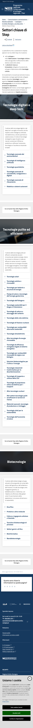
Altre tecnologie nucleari (15, 391)
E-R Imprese (6, 645)
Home (4, 19)
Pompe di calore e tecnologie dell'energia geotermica (17, 295)
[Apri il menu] (2, 9)
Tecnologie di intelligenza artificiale (16, 161)
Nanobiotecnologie (13, 538)
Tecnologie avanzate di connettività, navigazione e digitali (16, 173)
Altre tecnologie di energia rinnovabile (16, 339)
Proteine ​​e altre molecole (16, 512)
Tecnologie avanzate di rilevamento (15, 181)
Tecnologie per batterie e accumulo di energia (16, 288)
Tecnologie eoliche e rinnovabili (14, 282)
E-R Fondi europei (7, 647)
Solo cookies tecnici (16, 707)
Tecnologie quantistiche (16, 167)
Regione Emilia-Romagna (8, 1)
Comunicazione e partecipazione (17, 19)
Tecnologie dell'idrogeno (15, 300)
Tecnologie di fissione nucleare (18, 322)
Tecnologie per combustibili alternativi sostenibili (16, 328)
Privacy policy (5, 701)
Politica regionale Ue (8, 651)
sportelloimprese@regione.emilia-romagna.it (12, 622)
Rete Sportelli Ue (7, 649)
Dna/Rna (10, 507)
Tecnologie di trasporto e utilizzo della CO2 (16, 377)
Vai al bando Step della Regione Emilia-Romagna (16, 210)
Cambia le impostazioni (16, 719)
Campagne (18, 21)
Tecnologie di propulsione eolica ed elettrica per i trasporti (16, 385)
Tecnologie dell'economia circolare (16, 418)
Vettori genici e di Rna (15, 529)
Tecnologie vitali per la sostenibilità (15, 411)
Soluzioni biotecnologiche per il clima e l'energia (17, 362)
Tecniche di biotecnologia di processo (17, 524)
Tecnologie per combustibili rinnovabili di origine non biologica (16, 355)
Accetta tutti (16, 713)
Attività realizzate (7, 21)
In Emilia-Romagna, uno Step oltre (12, 24)
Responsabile (6, 633)
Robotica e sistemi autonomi (17, 186)
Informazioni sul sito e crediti (10, 635)
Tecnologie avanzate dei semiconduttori (15, 155)
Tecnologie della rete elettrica (17, 318)
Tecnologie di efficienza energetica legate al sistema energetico (17, 347)
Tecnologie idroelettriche (16, 334)
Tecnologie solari (13, 276)
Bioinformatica (12, 534)
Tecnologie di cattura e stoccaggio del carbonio (15, 312)
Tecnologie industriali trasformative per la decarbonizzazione (14, 370)
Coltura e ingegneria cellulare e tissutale (17, 517)
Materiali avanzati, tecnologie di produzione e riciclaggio (17, 405)
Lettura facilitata (7, 45)
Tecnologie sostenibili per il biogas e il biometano (16, 306)
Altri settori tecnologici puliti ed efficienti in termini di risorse (17, 398)
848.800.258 (9, 618)
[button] (28, 9)
